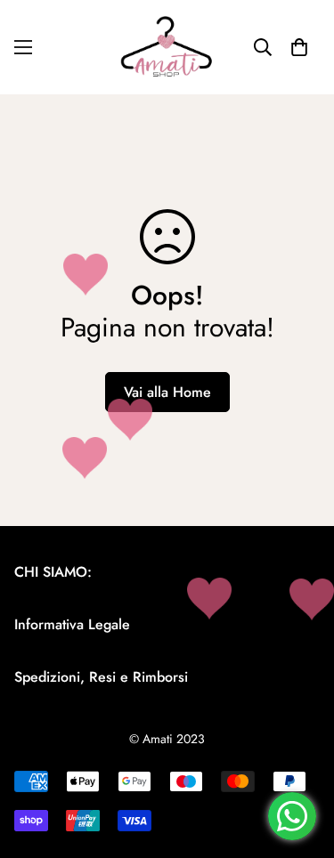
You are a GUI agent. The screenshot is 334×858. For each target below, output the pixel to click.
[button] (299, 47)
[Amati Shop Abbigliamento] (167, 47)
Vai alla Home (167, 392)
